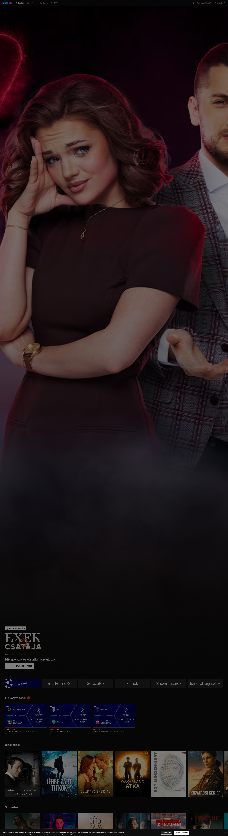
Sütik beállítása (166, 832)
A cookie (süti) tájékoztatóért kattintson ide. (94, 834)
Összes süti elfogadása (181, 832)
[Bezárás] (225, 833)
